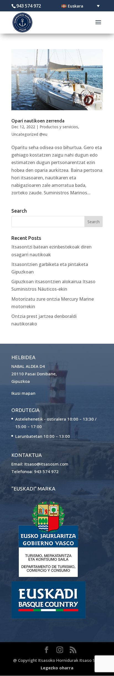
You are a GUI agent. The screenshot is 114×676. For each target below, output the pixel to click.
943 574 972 (46, 471)
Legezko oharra (57, 667)
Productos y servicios (59, 126)
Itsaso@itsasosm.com (46, 464)
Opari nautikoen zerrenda (37, 120)
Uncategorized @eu (29, 134)
